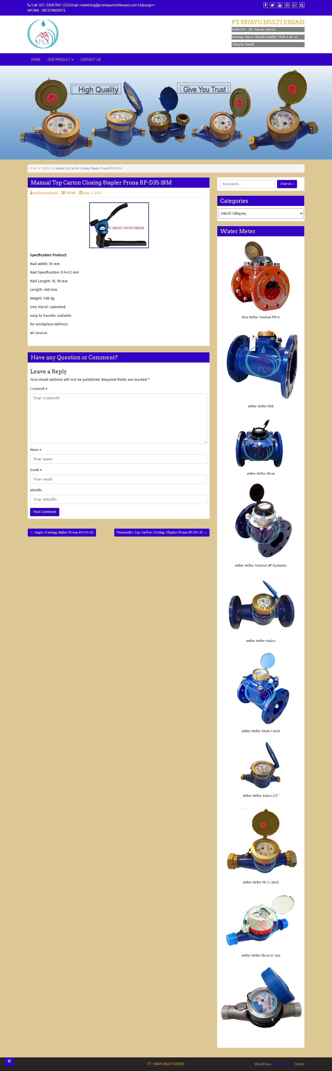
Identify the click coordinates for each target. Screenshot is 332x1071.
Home (33, 168)
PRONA (46, 168)
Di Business (284, 1064)
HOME (35, 59)
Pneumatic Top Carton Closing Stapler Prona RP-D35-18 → (162, 532)
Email (36, 470)
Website (36, 490)
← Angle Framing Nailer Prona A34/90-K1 (62, 532)
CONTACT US (91, 59)
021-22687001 (50, 5)
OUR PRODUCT (59, 59)
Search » (287, 184)
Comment (38, 389)
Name (35, 450)
